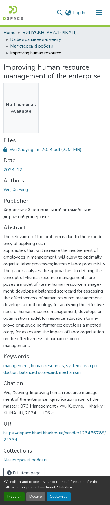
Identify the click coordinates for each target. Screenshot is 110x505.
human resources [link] (47, 366)
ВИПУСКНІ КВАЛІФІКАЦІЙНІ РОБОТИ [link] (50, 32)
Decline (35, 496)
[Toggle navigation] (99, 12)
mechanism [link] (70, 372)
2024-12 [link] (12, 170)
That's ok (14, 496)
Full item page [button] (26, 473)
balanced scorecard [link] (38, 372)
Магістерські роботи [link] (31, 46)
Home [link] (9, 32)
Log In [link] (79, 13)
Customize (58, 496)
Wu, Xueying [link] (15, 190)
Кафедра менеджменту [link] (35, 39)
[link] (55, 149)
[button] (13, 13)
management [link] (16, 366)
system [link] (73, 366)
